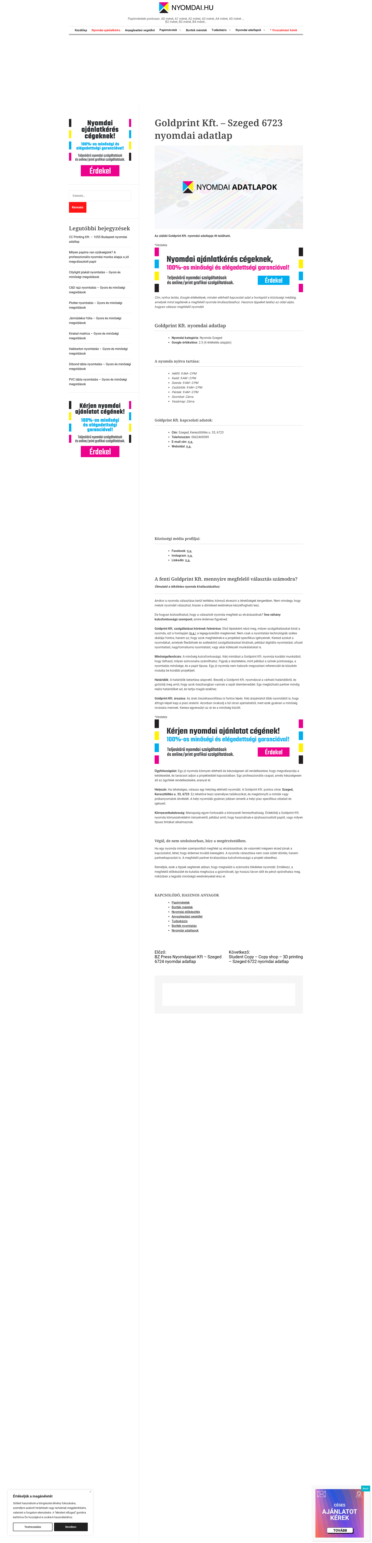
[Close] (90, 1492)
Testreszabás (32, 1526)
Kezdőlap (81, 30)
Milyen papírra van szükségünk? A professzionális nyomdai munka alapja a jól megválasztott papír (99, 256)
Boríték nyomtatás (184, 925)
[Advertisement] (186, 70)
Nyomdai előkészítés (186, 912)
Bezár (366, 1488)
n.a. (190, 442)
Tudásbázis (219, 30)
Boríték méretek (196, 30)
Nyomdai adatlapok (248, 30)
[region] (50, 1512)
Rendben (70, 1526)
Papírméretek (168, 30)
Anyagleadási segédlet (140, 30)
